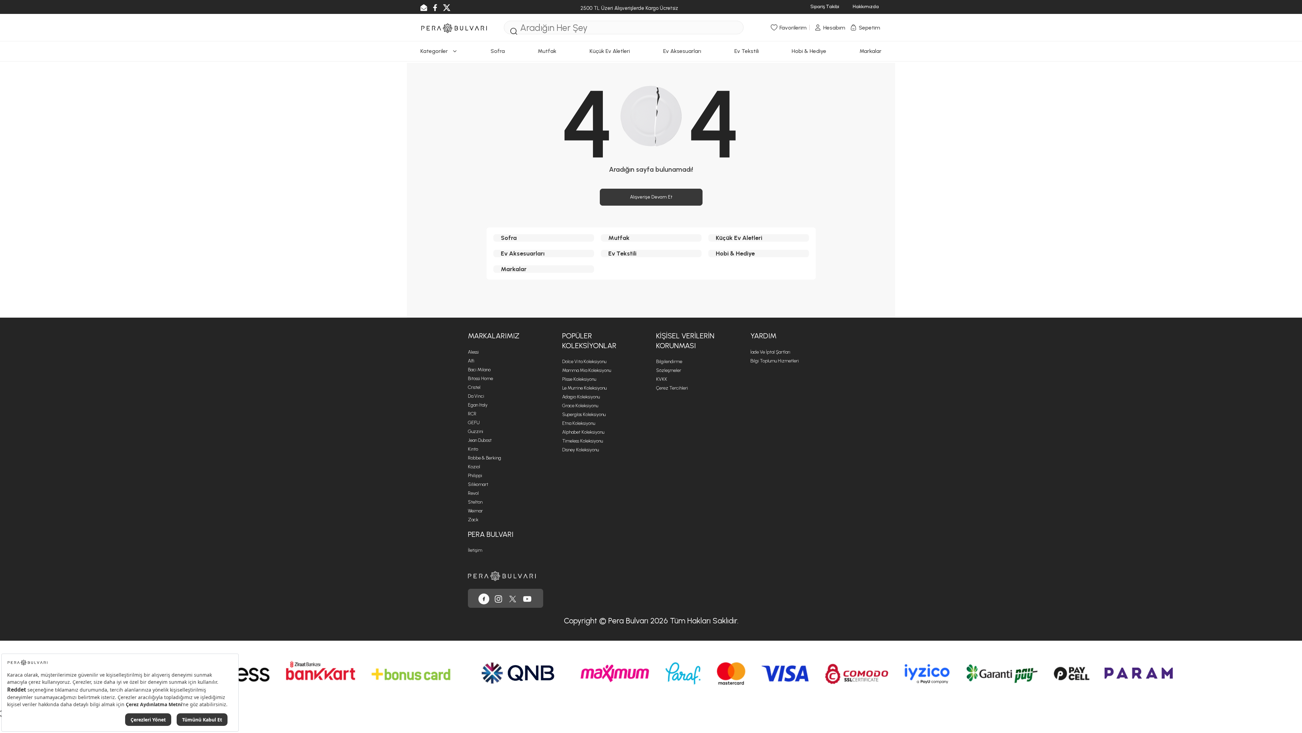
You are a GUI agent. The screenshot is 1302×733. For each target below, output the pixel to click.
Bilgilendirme (669, 361)
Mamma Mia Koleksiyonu (586, 370)
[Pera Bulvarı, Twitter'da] (512, 598)
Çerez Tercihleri (672, 388)
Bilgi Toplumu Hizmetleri (774, 361)
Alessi (473, 352)
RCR (472, 414)
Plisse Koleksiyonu (579, 379)
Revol (473, 493)
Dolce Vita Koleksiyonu (584, 361)
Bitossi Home (480, 378)
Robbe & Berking (484, 458)
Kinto (473, 449)
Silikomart (478, 484)
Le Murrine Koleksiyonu (584, 388)
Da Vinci (476, 396)
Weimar (475, 511)
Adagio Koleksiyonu (581, 397)
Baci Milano (479, 370)
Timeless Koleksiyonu (582, 441)
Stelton (475, 502)
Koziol (474, 467)
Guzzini (475, 431)
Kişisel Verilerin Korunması (685, 340)
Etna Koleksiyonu (578, 423)
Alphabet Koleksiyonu (583, 432)
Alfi (471, 361)
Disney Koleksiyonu (580, 450)
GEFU (474, 423)
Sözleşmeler (668, 370)
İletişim (475, 550)
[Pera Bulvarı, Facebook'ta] (483, 598)
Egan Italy (478, 405)
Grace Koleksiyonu (580, 406)
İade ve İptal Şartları (770, 352)
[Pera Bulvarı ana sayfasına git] (502, 575)
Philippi (475, 475)
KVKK (661, 379)
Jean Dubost (480, 440)
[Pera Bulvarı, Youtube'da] (527, 598)
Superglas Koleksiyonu (584, 414)
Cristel (474, 387)
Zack (473, 520)
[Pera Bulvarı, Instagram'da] (498, 598)
